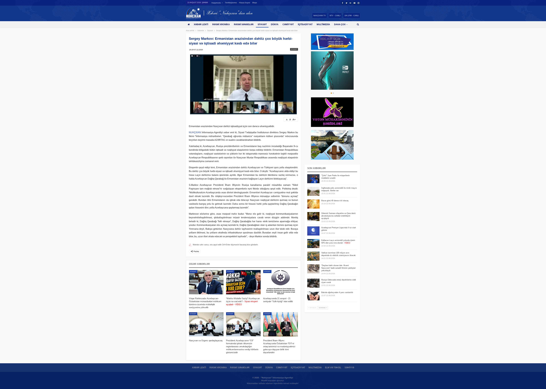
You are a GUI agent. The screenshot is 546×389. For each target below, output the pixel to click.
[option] (332, 70)
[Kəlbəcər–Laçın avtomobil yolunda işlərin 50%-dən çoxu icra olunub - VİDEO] (313, 243)
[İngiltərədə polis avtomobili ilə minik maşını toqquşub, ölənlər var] (313, 191)
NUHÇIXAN (195, 132)
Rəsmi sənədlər (244, 24)
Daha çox (340, 24)
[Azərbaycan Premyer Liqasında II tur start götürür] (313, 231)
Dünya (274, 24)
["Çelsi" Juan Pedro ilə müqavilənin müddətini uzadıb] (313, 178)
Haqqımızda (216, 3)
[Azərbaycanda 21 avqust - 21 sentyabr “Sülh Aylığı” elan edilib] (280, 282)
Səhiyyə (349, 367)
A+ (294, 119)
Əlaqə (254, 3)
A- (287, 120)
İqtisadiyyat (305, 24)
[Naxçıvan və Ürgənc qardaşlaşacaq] (206, 324)
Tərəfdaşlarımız (231, 3)
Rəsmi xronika (221, 24)
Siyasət (262, 24)
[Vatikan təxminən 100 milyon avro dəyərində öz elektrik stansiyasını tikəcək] (313, 256)
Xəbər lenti (201, 24)
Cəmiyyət (288, 24)
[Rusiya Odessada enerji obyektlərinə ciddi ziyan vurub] (313, 283)
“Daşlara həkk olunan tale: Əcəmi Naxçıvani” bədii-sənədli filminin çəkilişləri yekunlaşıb (338, 268)
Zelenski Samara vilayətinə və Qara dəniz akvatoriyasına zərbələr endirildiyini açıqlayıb (338, 215)
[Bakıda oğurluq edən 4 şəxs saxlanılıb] (313, 295)
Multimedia (323, 24)
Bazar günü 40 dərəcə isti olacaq (334, 201)
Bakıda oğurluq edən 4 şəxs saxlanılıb (337, 292)
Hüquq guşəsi (244, 3)
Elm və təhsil (333, 367)
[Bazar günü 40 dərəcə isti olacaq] (313, 203)
